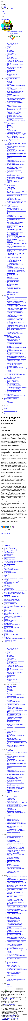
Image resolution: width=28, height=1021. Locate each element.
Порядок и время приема (13, 381)
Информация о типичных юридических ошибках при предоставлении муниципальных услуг (16, 289)
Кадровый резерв (11, 80)
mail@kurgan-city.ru (9, 998)
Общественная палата (9, 557)
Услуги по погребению (13, 292)
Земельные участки (9, 589)
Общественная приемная (13, 181)
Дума (5, 122)
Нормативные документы (14, 199)
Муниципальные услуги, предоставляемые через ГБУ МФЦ (16, 268)
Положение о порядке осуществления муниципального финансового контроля (17, 195)
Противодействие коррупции (14, 67)
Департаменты (11, 149)
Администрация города (10, 547)
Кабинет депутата (11, 130)
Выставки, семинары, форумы (15, 367)
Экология (6, 637)
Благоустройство (8, 573)
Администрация (8, 144)
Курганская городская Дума (11, 550)
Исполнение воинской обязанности (13, 592)
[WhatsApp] (10, 527)
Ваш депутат (10, 126)
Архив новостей (8, 641)
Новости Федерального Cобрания (16, 120)
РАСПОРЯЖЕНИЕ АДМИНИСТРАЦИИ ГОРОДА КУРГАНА (15, 240)
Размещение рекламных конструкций (17, 308)
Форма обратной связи (13, 373)
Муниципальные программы (14, 216)
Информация (7, 13)
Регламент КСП (11, 188)
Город (5, 41)
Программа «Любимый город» (15, 64)
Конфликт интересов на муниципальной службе (13, 114)
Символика (10, 48)
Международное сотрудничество (12, 600)
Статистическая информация (14, 178)
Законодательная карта (13, 391)
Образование (7, 555)
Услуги (5, 256)
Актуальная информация (13, 43)
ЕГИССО (9, 182)
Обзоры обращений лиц (13, 384)
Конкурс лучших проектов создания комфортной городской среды (13, 598)
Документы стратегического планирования (14, 214)
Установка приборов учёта (11, 634)
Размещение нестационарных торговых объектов (15, 316)
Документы (7, 205)
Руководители (10, 147)
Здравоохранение (8, 588)
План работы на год (12, 189)
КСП (5, 184)
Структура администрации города (16, 146)
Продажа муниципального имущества (17, 299)
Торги (5, 295)
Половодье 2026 (8, 621)
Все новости (7, 545)
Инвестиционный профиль (14, 377)
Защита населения (11, 160)
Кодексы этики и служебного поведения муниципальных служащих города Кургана (17, 104)
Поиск (5, 399)
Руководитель (10, 187)
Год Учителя (7, 585)
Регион (6, 633)
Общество (6, 614)
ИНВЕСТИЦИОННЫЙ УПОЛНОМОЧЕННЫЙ (13, 337)
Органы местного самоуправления (13, 616)
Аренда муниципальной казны (15, 301)
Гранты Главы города (9, 559)
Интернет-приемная (12, 136)
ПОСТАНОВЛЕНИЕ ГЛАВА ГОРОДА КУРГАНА (15, 232)
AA (1, 5)
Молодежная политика (10, 602)
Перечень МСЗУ (11, 294)
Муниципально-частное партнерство (17, 376)
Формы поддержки (12, 366)
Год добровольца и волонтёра (11, 581)
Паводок (6, 619)
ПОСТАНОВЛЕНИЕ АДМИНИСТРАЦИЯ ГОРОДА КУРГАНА (15, 226)
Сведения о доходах (12, 198)
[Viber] (13, 527)
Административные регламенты (15, 222)
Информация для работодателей (15, 91)
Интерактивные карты (13, 397)
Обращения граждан (9, 378)
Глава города (7, 140)
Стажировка (10, 84)
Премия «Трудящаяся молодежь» (15, 65)
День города (7, 586)
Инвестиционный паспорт (14, 352)
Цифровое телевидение (10, 636)
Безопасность (7, 571)
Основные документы (13, 220)
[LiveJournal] (8, 527)
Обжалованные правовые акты (15, 209)
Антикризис (7, 565)
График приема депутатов (14, 132)
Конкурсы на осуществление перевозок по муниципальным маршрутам (15, 312)
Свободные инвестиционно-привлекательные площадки (14, 363)
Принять (25, 1014)
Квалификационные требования (15, 88)
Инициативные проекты (13, 77)
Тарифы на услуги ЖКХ (13, 223)
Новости (9, 125)
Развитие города (11, 54)
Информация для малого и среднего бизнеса (15, 590)
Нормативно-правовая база (14, 390)
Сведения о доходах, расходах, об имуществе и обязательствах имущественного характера (16, 99)
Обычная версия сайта (7, 9)
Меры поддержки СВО (13, 274)
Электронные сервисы (13, 281)
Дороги (6, 551)
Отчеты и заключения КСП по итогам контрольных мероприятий (17, 192)
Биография (10, 142)
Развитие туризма (8, 631)
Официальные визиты (10, 617)
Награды (9, 71)
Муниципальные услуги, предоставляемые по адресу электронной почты (14, 260)
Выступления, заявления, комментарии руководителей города (14, 639)
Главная (6, 405)
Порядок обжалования (13, 208)
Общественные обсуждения (11, 613)
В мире (6, 575)
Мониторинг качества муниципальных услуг (13, 279)
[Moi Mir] (6, 527)
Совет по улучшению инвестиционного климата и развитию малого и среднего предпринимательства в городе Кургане (15, 343)
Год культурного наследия (11, 582)
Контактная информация (13, 95)
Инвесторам (7, 335)
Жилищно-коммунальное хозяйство (13, 561)
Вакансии (9, 81)
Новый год (7, 612)
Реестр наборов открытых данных (16, 395)
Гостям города (10, 57)
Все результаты (5, 19)
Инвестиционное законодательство (16, 359)
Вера (5, 576)
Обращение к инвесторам (13, 339)
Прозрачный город (12, 72)
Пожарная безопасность (10, 620)
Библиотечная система (10, 572)
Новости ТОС (7, 609)
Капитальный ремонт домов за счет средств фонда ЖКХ (16, 306)
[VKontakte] (2, 527)
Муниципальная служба (10, 78)
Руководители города (12, 60)
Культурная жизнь (8, 554)
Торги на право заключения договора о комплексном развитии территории (17, 325)
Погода (6, 566)
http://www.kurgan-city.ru (7, 522)
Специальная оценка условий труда (16, 201)
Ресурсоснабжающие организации (16, 374)
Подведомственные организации (15, 150)
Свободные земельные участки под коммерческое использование (16, 328)
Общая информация (12, 44)
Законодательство (11, 89)
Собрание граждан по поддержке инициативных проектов (15, 138)
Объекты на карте (11, 151)
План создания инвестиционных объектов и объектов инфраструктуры (17, 356)
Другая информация (12, 284)
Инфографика (10, 51)
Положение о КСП (12, 185)
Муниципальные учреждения (11, 604)
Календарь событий (12, 74)
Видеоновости (11, 70)
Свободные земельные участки (15, 333)
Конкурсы (9, 82)
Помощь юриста (8, 623)
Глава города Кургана (9, 548)
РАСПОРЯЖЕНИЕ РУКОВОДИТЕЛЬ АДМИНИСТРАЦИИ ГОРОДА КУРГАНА (17, 250)
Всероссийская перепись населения (13, 578)
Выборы (6, 579)
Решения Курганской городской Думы (17, 134)
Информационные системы (14, 170)
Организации (10, 53)
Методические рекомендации (14, 116)
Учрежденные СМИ (12, 171)
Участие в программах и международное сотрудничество (15, 176)
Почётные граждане (12, 58)
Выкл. (12, 8)
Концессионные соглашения (14, 309)
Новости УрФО (8, 610)
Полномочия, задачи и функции (15, 164)
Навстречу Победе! (9, 568)
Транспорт (6, 558)
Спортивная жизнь (9, 552)
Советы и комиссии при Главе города (17, 143)
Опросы (9, 75)
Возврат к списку (5, 533)
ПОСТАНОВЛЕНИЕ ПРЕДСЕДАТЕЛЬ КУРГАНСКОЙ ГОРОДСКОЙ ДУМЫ (16, 236)
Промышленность (8, 626)
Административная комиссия (11, 569)
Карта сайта (10, 402)
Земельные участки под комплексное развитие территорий (17, 331)
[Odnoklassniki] (4, 527)
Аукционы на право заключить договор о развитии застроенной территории (15, 322)
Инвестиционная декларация (14, 350)
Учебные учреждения (12, 96)
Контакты (9, 180)
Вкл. (9, 8)
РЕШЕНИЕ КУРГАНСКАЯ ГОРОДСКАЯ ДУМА (14, 230)
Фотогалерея (10, 68)
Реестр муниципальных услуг (15, 257)
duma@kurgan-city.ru (9, 1004)
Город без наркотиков (9, 564)
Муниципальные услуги (10, 603)
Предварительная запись (13, 282)
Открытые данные (9, 394)
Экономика (10, 50)
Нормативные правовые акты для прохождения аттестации (16, 218)
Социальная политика (9, 562)
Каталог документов (12, 206)
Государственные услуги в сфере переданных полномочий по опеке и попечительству (16, 271)
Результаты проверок (12, 168)
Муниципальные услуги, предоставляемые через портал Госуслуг (15, 264)
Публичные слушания (9, 628)
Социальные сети (11, 392)
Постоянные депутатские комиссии (16, 133)
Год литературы (8, 583)
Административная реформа (14, 167)
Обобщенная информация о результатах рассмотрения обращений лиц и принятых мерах (17, 387)
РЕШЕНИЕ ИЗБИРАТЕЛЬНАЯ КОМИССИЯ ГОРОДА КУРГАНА (16, 254)
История (9, 46)
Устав (8, 47)
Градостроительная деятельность (15, 56)
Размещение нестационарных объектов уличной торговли (15, 318)
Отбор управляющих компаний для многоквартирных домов (16, 303)
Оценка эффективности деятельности (17, 158)
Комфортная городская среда (11, 596)
